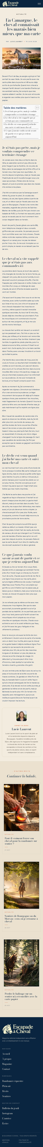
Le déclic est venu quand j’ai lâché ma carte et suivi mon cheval (20, 126)
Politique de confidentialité (25, 1141)
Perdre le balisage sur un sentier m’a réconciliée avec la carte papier (21, 996)
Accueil (6, 1054)
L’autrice (6, 1118)
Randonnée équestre (12, 1081)
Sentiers (6, 1096)
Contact (6, 1069)
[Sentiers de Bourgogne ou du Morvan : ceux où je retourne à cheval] (21, 885)
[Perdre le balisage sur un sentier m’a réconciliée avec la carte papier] (21, 963)
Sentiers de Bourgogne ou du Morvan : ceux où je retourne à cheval (21, 918)
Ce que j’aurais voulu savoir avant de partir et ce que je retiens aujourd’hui (20, 133)
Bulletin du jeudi (10, 1108)
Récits (5, 1091)
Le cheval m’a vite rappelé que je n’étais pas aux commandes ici (20, 119)
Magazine (7, 1064)
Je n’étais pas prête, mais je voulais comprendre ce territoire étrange (21, 113)
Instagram (7, 1113)
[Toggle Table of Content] (36, 108)
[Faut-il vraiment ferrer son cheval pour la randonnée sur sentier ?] (21, 807)
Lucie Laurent (16, 41)
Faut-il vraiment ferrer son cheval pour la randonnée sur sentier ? (21, 841)
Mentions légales (6, 1141)
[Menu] (39, 3)
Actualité (21, 14)
